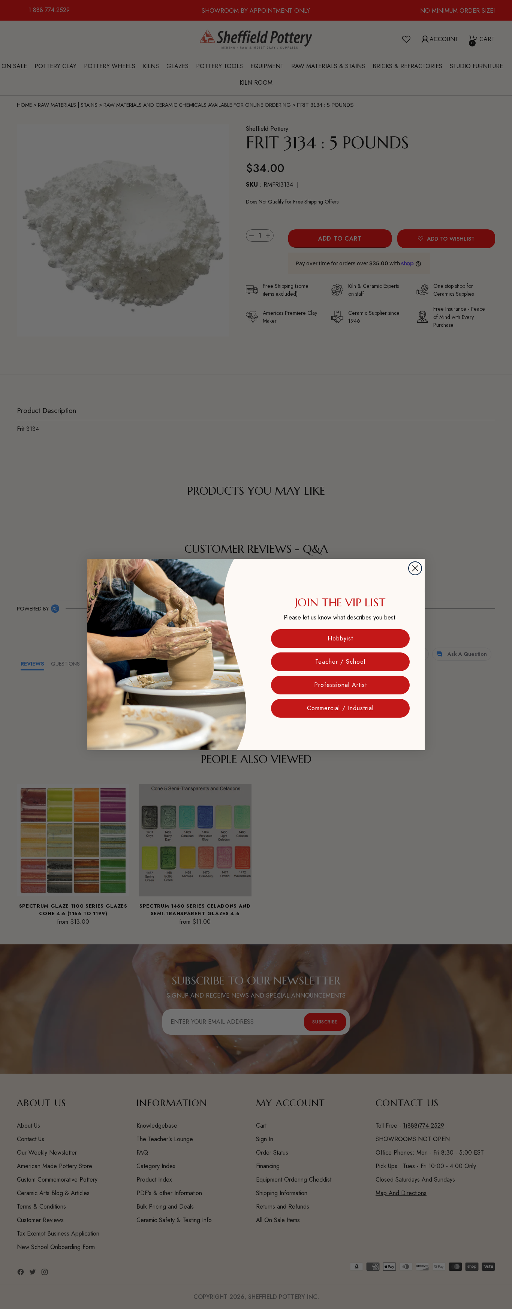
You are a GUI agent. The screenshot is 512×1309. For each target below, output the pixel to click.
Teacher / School (340, 661)
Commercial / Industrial (340, 708)
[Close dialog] (415, 568)
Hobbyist (340, 638)
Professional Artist (340, 685)
